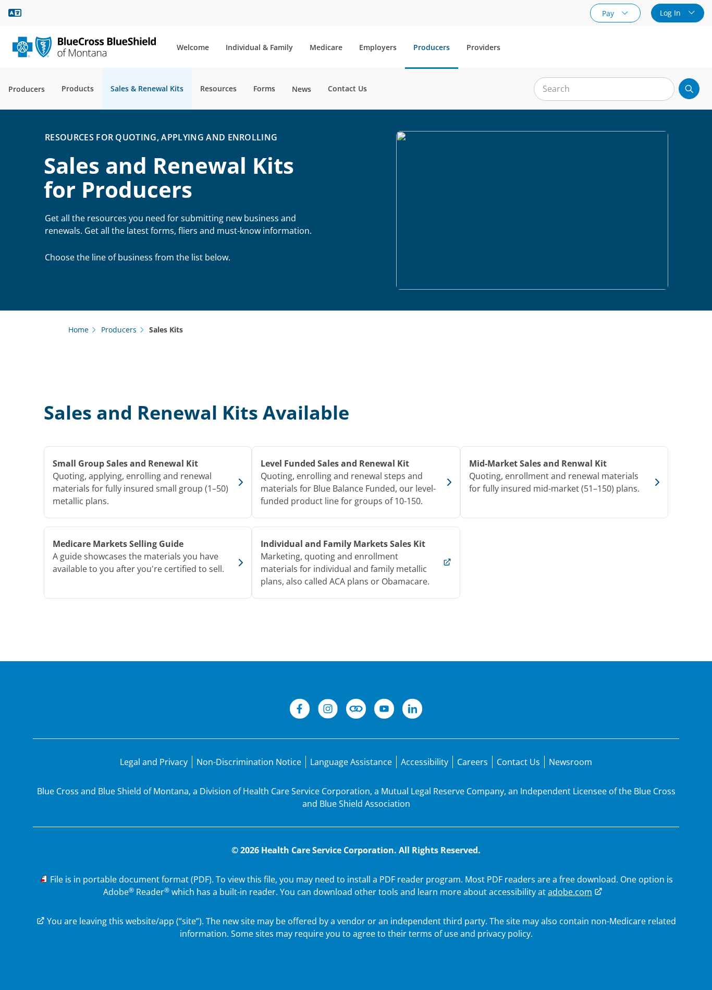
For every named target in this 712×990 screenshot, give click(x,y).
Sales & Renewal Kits (147, 88)
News (301, 89)
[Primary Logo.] (84, 47)
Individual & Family (259, 47)
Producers (431, 47)
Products (78, 88)
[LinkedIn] (412, 710)
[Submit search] (689, 88)
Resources (218, 88)
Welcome (193, 47)
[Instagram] (328, 710)
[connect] (356, 710)
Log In (671, 13)
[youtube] (384, 710)
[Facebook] (300, 710)
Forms (264, 88)
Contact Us (347, 88)
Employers (378, 47)
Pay (609, 13)
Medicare (326, 47)
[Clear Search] (660, 89)
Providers (483, 47)
